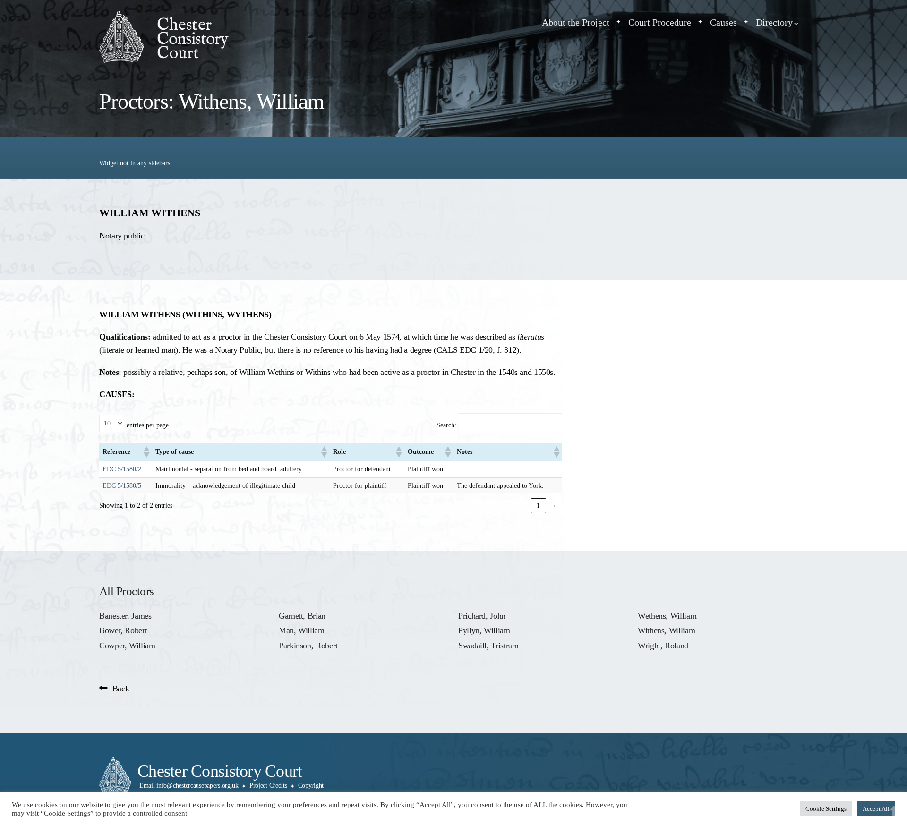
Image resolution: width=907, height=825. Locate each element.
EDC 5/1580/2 (122, 469)
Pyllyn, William (484, 630)
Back (120, 688)
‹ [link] (522, 505)
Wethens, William (667, 616)
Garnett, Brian (302, 616)
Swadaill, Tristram (488, 645)
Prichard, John (481, 616)
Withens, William (666, 630)
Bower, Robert (123, 630)
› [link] (554, 505)
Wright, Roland (663, 645)
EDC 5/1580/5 (122, 485)
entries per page (148, 425)
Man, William (302, 630)
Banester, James (125, 616)
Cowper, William (127, 645)
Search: (446, 425)
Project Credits (268, 785)
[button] (146, 452)
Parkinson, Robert (308, 645)
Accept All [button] (876, 808)
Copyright (311, 785)
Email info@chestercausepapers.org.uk (189, 785)
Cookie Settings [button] (826, 808)
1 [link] (538, 505)
